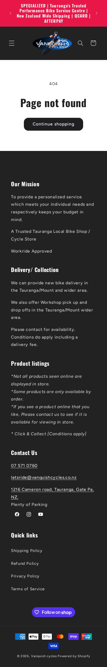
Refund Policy (25, 563)
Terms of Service (28, 588)
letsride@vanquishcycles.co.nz (44, 477)
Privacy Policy (25, 576)
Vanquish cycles (44, 656)
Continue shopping (54, 124)
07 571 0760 (24, 465)
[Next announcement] (97, 13)
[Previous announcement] (10, 13)
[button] (11, 43)
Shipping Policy (26, 550)
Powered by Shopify (74, 656)
